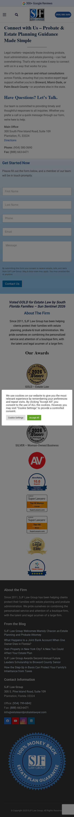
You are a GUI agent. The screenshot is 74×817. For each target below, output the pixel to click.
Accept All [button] (34, 417)
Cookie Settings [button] (15, 417)
